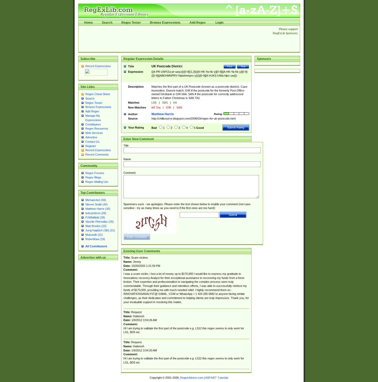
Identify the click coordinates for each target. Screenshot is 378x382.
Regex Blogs (93, 177)
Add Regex (198, 22)
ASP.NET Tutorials (216, 377)
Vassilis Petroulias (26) (99, 221)
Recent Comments (97, 154)
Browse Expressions (165, 22)
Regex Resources (96, 128)
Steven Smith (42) (96, 204)
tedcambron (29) (95, 213)
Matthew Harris (162, 114)
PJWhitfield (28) (95, 217)
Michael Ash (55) (95, 200)
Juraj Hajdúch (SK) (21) (100, 230)
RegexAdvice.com (191, 377)
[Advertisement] (174, 38)
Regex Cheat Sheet (97, 94)
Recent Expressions (98, 66)
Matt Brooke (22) (95, 226)
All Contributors (96, 246)
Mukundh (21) (94, 234)
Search (107, 22)
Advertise (91, 137)
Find (229, 66)
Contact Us (92, 141)
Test (243, 66)
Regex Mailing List (96, 181)
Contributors (93, 124)
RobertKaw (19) (95, 239)
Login (219, 22)
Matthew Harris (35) (97, 208)
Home (88, 22)
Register (90, 146)
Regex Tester (131, 22)
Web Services (94, 132)
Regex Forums (94, 173)
